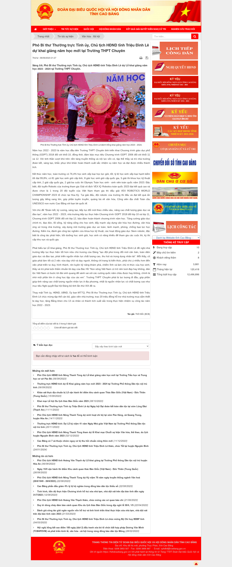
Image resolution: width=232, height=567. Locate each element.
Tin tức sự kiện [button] (69, 29)
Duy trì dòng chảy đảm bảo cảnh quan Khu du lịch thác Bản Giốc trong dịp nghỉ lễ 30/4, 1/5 (85, 505)
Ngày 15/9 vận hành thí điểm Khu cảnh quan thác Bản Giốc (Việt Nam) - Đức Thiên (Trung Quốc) (87, 469)
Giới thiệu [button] (48, 29)
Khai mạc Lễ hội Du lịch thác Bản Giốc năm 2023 (63, 401)
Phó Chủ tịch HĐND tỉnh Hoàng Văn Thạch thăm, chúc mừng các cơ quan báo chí (80, 500)
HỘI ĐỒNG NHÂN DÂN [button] (110, 29)
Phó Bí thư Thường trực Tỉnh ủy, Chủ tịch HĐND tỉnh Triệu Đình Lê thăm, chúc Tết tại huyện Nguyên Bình (93, 445)
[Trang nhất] (36, 29)
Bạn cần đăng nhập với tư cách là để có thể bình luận (66, 355)
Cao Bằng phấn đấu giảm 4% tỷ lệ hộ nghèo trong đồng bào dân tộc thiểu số (77, 486)
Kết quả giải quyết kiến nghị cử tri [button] (146, 29)
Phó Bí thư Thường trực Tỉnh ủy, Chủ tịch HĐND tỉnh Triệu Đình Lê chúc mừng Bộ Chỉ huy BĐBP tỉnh (90, 519)
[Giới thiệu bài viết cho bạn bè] (136, 57)
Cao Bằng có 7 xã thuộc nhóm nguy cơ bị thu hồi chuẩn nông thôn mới (75, 440)
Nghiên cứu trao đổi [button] (183, 29)
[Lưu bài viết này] (147, 57)
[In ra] (141, 57)
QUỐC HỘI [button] (89, 29)
